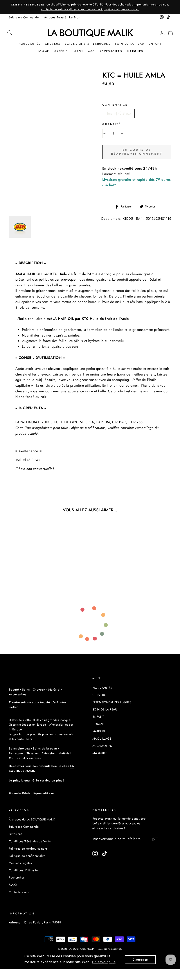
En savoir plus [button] (103, 962)
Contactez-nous (19, 892)
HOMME (43, 51)
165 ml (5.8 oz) (118, 113)
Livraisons (15, 834)
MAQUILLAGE (84, 51)
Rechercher (16, 877)
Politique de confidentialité (27, 856)
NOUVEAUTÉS (29, 44)
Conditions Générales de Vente (30, 841)
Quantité (111, 124)
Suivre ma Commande (24, 17)
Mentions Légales (20, 863)
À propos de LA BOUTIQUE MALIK (32, 819)
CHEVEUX (53, 44)
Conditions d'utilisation (24, 870)
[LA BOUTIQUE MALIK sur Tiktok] (104, 853)
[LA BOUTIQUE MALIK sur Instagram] (95, 853)
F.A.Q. (13, 884)
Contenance (115, 105)
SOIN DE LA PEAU (129, 44)
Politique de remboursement (28, 848)
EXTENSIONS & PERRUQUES (87, 44)
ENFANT (155, 44)
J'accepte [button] (140, 959)
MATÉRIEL (61, 51)
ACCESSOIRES (110, 51)
